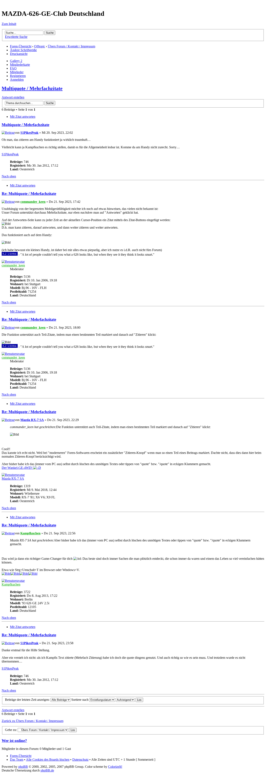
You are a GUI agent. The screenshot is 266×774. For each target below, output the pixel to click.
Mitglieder (16, 72)
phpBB (23, 766)
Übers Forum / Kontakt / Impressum (71, 46)
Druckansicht (18, 54)
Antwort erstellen (13, 97)
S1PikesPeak (29, 132)
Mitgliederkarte (20, 64)
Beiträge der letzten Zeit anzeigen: (27, 699)
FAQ (13, 68)
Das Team (16, 759)
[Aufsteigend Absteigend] (129, 699)
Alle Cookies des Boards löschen (47, 759)
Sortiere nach (80, 699)
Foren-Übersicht (20, 46)
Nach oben (9, 176)
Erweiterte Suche (16, 36)
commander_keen (33, 201)
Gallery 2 (16, 61)
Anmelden (17, 79)
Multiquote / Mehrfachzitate (32, 88)
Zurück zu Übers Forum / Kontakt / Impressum (32, 721)
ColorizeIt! (115, 766)
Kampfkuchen (30, 533)
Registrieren (18, 76)
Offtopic (39, 46)
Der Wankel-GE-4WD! (17, 467)
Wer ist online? (14, 740)
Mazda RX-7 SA (32, 420)
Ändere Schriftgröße (23, 50)
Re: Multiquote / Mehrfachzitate (29, 193)
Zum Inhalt (9, 24)
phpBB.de (47, 770)
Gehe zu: (11, 730)
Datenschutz (80, 759)
